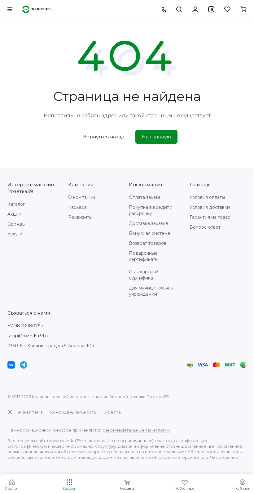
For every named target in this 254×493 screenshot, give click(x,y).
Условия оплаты (207, 197)
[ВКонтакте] (11, 365)
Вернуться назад (104, 137)
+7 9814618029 (24, 326)
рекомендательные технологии (136, 430)
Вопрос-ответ (205, 227)
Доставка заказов (148, 223)
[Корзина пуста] (243, 9)
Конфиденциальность (73, 412)
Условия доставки (210, 207)
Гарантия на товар (210, 217)
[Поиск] (179, 9)
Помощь (200, 184)
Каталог (16, 204)
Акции (14, 214)
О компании (81, 197)
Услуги (14, 234)
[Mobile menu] (10, 9)
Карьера (77, 207)
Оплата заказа (144, 197)
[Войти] (195, 9)
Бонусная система (149, 233)
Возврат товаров (147, 243)
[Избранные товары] (227, 9)
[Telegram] (23, 365)
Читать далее (224, 457)
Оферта (112, 412)
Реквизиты (80, 217)
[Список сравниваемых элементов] (211, 9)
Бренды (16, 224)
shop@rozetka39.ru (28, 335)
